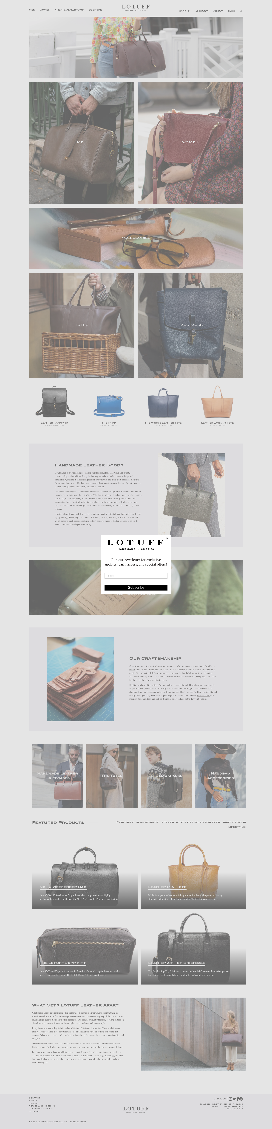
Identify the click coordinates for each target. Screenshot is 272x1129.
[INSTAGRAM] (230, 1100)
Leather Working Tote (217, 423)
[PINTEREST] (241, 1100)
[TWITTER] (234, 1100)
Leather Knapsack (54, 423)
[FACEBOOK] (238, 1100)
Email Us (220, 1099)
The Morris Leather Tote (163, 423)
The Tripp (109, 423)
